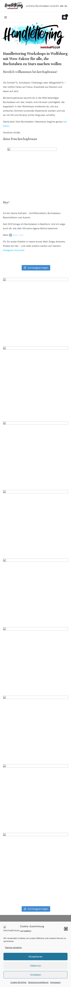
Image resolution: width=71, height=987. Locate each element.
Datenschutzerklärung (38, 982)
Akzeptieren (35, 956)
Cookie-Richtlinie (18, 982)
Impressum (55, 982)
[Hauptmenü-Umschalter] (5, 17)
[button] (66, 928)
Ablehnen (35, 965)
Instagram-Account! (13, 250)
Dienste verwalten (13, 947)
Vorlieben (35, 974)
